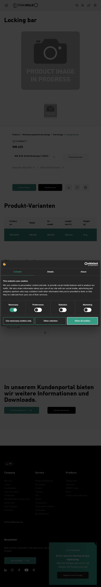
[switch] (38, 310)
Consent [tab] (17, 272)
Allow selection (51, 321)
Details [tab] (50, 272)
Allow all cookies (82, 321)
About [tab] (83, 272)
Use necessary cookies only (18, 321)
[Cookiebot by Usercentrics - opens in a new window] (86, 264)
